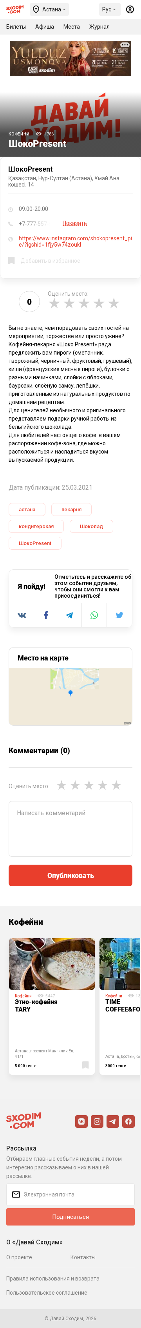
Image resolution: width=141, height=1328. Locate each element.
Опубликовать (70, 875)
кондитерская (36, 526)
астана (27, 509)
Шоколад (91, 526)
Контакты (83, 1257)
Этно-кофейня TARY (36, 1005)
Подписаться (70, 1216)
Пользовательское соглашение (46, 1293)
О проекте (19, 1257)
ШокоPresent (35, 543)
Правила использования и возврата (52, 1278)
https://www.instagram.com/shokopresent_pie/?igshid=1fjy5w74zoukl (75, 241)
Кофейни (19, 134)
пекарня (71, 509)
